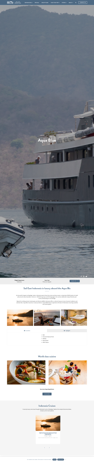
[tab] (27, 330)
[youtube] (86, 276)
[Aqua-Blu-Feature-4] (74, 310)
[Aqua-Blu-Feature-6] (20, 310)
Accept (54, 459)
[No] (65, 459)
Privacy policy (60, 459)
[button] (8, 318)
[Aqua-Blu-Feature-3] (47, 310)
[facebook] (81, 276)
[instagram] (83, 276)
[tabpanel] (47, 338)
